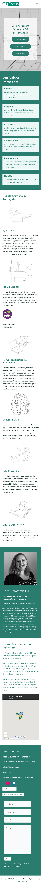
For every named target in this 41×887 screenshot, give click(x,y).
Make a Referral (20, 39)
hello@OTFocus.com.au (10, 767)
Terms (18, 866)
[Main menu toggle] (37, 4)
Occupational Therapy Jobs (13, 794)
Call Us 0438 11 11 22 (20, 46)
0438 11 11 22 (6, 772)
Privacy (12, 866)
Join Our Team (20, 53)
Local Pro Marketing (20, 881)
